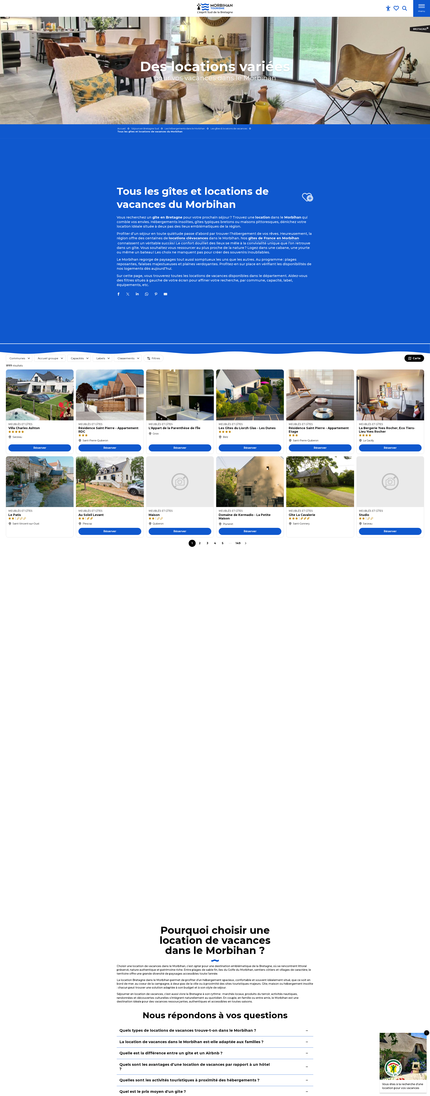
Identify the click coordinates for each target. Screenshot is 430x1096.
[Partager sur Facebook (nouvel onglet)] (118, 294)
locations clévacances (188, 238)
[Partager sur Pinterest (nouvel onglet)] (156, 294)
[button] (404, 8)
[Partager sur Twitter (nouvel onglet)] (128, 294)
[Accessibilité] (388, 8)
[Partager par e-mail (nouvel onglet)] (165, 294)
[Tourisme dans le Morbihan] (215, 8)
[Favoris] (396, 8)
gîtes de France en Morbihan (273, 238)
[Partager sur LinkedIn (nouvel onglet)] (137, 294)
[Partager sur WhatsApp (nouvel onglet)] (146, 294)
